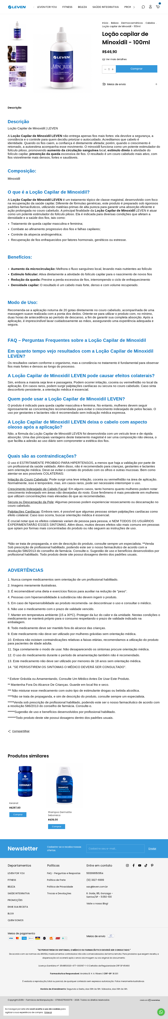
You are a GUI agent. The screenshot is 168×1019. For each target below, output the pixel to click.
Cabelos (150, 23)
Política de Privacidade (60, 886)
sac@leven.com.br (97, 886)
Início (105, 23)
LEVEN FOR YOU (47, 7)
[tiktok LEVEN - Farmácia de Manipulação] (145, 865)
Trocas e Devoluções (59, 893)
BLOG (11, 913)
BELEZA (82, 7)
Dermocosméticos (132, 23)
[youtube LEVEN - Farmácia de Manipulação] (139, 865)
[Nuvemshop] (150, 1000)
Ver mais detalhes (116, 59)
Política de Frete (56, 880)
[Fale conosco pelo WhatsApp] (161, 1012)
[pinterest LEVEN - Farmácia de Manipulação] (152, 865)
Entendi (48, 1012)
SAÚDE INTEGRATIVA (106, 7)
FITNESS (67, 7)
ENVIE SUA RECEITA (18, 906)
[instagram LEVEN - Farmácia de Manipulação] (127, 865)
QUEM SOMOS (15, 920)
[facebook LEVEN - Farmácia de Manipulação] (133, 865)
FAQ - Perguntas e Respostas (63, 873)
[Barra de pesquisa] (143, 6)
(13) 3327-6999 (95, 880)
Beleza (114, 23)
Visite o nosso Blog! (97, 903)
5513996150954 (94, 873)
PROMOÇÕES (15, 900)
